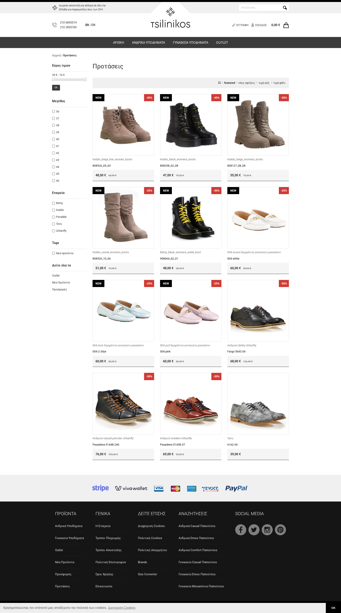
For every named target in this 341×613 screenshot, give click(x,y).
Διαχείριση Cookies (151, 526)
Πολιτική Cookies (150, 538)
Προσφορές (59, 289)
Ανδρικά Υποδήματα (68, 526)
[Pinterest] (280, 529)
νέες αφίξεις (246, 82)
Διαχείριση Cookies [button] (121, 607)
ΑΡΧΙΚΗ (118, 42)
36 (57, 111)
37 (57, 118)
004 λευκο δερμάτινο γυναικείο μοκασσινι (254, 252)
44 (57, 166)
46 (57, 180)
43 (57, 160)
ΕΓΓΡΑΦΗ (242, 25)
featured (229, 82)
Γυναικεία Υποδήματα (69, 538)
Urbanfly (61, 230)
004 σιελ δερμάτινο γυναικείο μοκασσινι (118, 345)
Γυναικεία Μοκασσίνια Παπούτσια (201, 586)
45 (57, 173)
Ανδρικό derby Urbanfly (241, 345)
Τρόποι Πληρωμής (108, 538)
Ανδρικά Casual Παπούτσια (197, 526)
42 (57, 153)
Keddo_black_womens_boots (178, 159)
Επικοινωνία (104, 586)
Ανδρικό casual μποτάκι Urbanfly (113, 438)
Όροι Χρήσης (104, 574)
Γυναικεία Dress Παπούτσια (197, 574)
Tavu (230, 438)
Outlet (56, 275)
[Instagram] (267, 529)
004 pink (165, 351)
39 (57, 132)
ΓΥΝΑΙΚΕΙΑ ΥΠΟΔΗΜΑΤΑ (190, 42)
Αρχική (56, 55)
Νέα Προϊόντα (61, 282)
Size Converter (147, 574)
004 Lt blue (99, 351)
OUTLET (222, 42)
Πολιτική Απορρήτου (152, 550)
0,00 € (275, 25)
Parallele (61, 216)
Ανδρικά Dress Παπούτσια (196, 538)
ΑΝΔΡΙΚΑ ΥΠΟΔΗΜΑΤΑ (148, 42)
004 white (233, 258)
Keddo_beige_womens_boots (245, 159)
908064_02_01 (169, 258)
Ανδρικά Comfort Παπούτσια (198, 550)
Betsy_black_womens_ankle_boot (180, 252)
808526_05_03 (102, 165)
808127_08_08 (236, 165)
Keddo (60, 210)
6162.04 (232, 444)
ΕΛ (87, 25)
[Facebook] (240, 529)
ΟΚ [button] (333, 607)
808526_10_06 (102, 258)
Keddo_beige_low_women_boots (112, 159)
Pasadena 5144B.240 (106, 444)
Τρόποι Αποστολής (109, 550)
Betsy (59, 203)
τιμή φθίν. (279, 82)
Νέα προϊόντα (64, 253)
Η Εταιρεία (103, 526)
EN (93, 25)
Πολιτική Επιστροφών (111, 562)
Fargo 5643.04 (236, 351)
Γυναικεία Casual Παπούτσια (198, 562)
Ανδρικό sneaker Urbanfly (176, 438)
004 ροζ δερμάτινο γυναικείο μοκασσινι (185, 345)
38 (57, 125)
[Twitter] (253, 529)
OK (56, 87)
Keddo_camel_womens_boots (111, 252)
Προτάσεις (62, 586)
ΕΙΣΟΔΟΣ (261, 25)
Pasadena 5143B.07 (172, 444)
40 (57, 139)
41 (57, 146)
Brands (142, 562)
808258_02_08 (169, 165)
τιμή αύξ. (264, 82)
